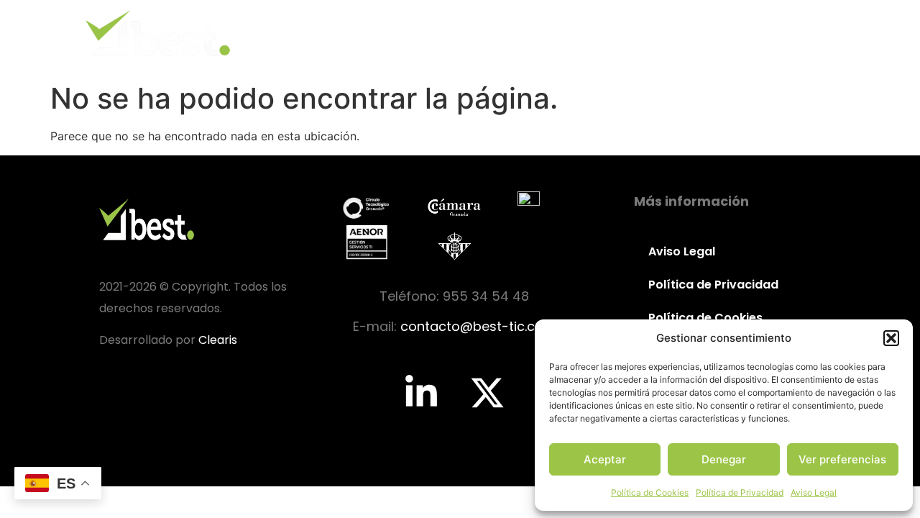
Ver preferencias (842, 459)
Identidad (428, 32)
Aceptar (605, 459)
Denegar (724, 459)
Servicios (600, 32)
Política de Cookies (650, 492)
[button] (891, 338)
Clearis (217, 340)
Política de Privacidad (739, 492)
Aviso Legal (814, 492)
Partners (688, 32)
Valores (515, 32)
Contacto (779, 32)
